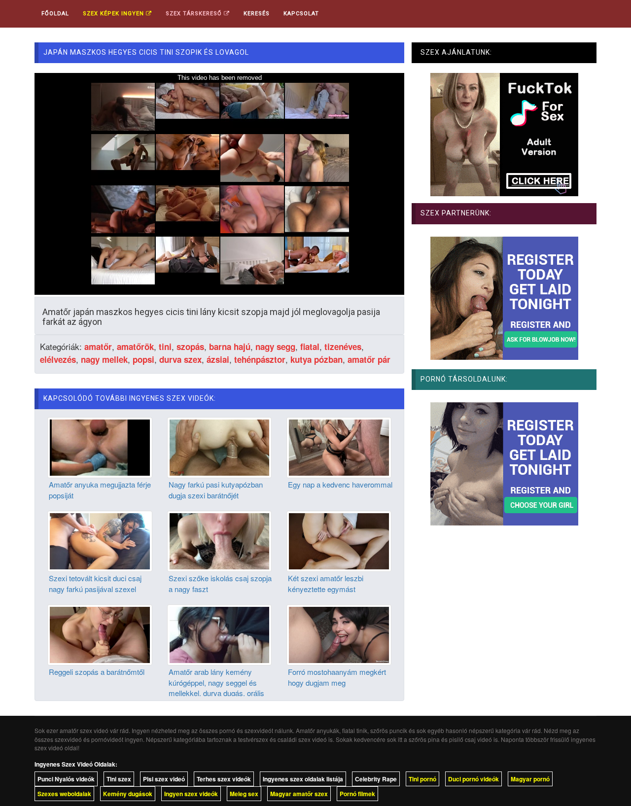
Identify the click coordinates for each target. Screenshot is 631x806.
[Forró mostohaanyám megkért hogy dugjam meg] (338, 634)
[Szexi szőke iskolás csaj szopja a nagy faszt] (219, 540)
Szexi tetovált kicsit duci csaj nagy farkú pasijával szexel (95, 583)
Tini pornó (422, 778)
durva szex (180, 359)
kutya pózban (316, 359)
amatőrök (135, 346)
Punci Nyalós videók (66, 778)
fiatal (309, 346)
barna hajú (229, 346)
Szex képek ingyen (114, 13)
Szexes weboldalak (64, 793)
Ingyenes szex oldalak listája (303, 778)
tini (165, 346)
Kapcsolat (301, 13)
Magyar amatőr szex (299, 793)
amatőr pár (369, 359)
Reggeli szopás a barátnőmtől (96, 671)
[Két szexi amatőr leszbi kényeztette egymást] (338, 540)
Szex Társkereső (195, 13)
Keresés (257, 13)
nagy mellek (104, 359)
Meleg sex (244, 793)
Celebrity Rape (376, 778)
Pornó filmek (357, 793)
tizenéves (342, 346)
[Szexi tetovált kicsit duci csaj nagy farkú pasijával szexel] (99, 540)
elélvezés (58, 359)
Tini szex (118, 778)
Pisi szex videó (164, 778)
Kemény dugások (127, 793)
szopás (190, 346)
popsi (143, 359)
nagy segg (275, 346)
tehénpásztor (259, 359)
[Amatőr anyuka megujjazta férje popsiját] (99, 447)
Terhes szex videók (224, 778)
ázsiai (218, 359)
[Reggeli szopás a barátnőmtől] (99, 634)
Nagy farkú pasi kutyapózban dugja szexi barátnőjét (216, 489)
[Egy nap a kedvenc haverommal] (338, 447)
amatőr (98, 346)
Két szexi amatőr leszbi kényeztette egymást (325, 583)
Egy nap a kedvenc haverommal (340, 484)
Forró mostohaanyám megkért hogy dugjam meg (337, 676)
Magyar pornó (530, 778)
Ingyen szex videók (191, 793)
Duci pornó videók (473, 778)
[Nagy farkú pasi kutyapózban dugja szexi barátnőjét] (219, 447)
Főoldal (55, 13)
